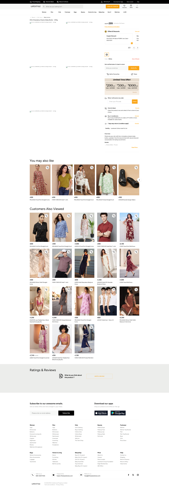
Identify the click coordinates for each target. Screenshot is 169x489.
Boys (121, 436)
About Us (100, 455)
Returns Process (124, 459)
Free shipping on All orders (112, 26)
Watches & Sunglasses (36, 447)
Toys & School (79, 464)
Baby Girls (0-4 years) (81, 457)
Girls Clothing (78, 427)
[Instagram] (138, 475)
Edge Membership (103, 464)
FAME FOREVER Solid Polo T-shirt (106, 246)
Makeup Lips (101, 432)
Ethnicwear (33, 430)
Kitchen (54, 459)
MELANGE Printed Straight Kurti (105, 200)
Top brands (33, 461)
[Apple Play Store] (101, 413)
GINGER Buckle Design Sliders (126, 200)
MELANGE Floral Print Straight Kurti (84, 200)
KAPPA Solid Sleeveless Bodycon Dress (84, 283)
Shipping (122, 457)
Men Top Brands (124, 434)
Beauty (33, 17)
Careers (100, 457)
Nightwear (33, 440)
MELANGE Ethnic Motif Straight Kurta (38, 283)
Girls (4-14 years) (80, 459)
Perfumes (100, 436)
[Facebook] (128, 475)
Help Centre (123, 464)
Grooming (55, 440)
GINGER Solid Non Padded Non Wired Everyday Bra (61, 358)
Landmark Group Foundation (105, 461)
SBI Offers (100, 466)
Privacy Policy (60, 484)
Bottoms (32, 432)
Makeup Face (101, 430)
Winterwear (33, 436)
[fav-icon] (124, 6)
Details (135, 92)
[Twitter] (133, 475)
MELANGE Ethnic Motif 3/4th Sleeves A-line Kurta (128, 321)
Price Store (123, 440)
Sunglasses (55, 445)
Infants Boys (78, 434)
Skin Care (39, 17)
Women (122, 427)
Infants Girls (78, 432)
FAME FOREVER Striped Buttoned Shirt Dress (61, 321)
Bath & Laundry (56, 464)
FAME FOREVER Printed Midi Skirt (84, 358)
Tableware (55, 461)
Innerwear (55, 438)
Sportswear (33, 442)
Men (121, 432)
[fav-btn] (47, 167)
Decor (54, 455)
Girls (121, 438)
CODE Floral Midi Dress (126, 282)
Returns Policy (124, 461)
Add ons (77, 438)
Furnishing (55, 457)
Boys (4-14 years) (80, 455)
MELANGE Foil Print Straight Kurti (39, 246)
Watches (54, 442)
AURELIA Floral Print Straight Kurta (84, 246)
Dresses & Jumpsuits (35, 434)
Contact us (123, 455)
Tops (31, 427)
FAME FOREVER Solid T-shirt (60, 200)
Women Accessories (35, 455)
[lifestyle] (35, 6)
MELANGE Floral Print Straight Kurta (40, 200)
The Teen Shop (79, 440)
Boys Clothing (79, 430)
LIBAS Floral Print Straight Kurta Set (39, 358)
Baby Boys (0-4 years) (81, 466)
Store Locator (101, 459)
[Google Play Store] (118, 413)
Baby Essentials (79, 461)
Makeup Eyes (101, 427)
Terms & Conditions (49, 484)
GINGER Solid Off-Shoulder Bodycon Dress (105, 283)
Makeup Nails (101, 434)
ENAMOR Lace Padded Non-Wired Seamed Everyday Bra (39, 321)
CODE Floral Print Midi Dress (127, 246)
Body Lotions (47, 17)
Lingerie (32, 438)
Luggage (32, 459)
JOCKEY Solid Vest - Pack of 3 (105, 320)
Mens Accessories (35, 457)
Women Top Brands (125, 430)
